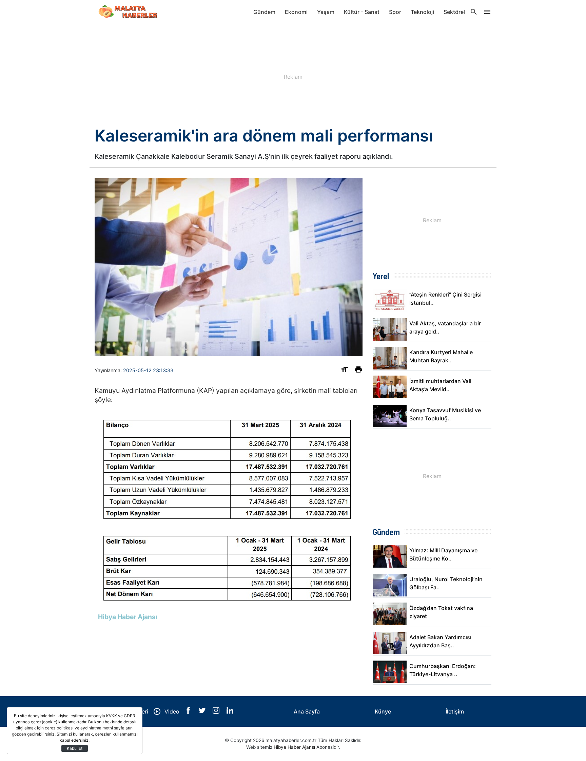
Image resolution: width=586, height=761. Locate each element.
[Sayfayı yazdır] (358, 370)
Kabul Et (74, 748)
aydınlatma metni (96, 727)
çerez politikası (59, 727)
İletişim (455, 711)
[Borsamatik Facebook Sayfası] (189, 711)
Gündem (264, 11)
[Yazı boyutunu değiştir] (344, 370)
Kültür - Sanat (361, 11)
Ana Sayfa (307, 711)
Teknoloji (422, 11)
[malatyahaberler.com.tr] (128, 12)
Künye (383, 711)
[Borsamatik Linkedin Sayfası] (230, 711)
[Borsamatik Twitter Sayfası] (203, 711)
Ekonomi (296, 11)
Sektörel (454, 11)
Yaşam (325, 11)
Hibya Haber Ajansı (294, 747)
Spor (395, 11)
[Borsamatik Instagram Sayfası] (217, 711)
